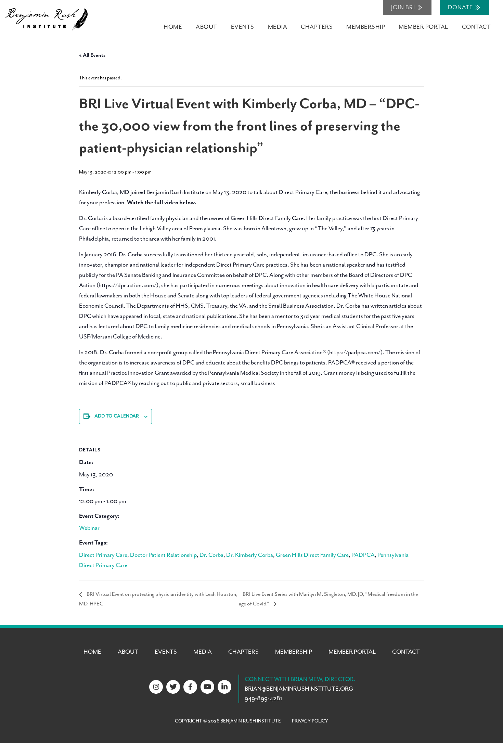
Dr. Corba (211, 555)
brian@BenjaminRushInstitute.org (299, 689)
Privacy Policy (310, 721)
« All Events (92, 55)
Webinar (89, 528)
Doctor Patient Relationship (163, 555)
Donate (461, 7)
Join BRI (403, 7)
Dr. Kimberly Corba (249, 555)
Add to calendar (116, 416)
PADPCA (363, 555)
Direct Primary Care (103, 555)
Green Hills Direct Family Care (312, 555)
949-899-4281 (263, 698)
